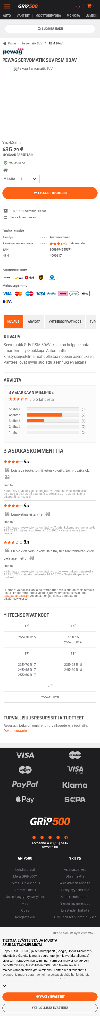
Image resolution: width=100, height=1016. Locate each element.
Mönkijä (73, 15)
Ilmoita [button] (8, 485)
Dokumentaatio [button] (15, 730)
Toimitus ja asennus (25, 883)
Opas (25, 910)
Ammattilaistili (25, 890)
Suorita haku (52, 29)
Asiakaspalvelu (75, 869)
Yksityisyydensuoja (75, 890)
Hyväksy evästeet (50, 997)
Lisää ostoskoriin (52, 193)
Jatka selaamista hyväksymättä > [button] (73, 933)
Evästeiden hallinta (75, 910)
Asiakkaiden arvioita (75, 883)
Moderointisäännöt (75, 896)
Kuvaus (13, 322)
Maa (25, 903)
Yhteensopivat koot (65, 322)
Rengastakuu (25, 917)
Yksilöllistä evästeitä (50, 1008)
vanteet (23, 15)
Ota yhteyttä (75, 876)
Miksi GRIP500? (25, 876)
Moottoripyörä (48, 15)
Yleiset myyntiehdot (75, 903)
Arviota (34, 322)
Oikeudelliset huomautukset (75, 917)
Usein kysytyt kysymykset (25, 896)
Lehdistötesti (25, 869)
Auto (7, 15)
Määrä (9, 179)
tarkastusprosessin (16, 596)
